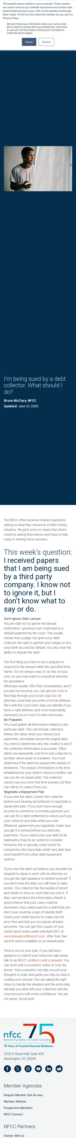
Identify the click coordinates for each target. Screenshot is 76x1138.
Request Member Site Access (23, 1095)
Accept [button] (29, 41)
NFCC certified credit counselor (40, 960)
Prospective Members (18, 1108)
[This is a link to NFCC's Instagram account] (28, 1069)
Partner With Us (14, 1136)
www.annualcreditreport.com (24, 936)
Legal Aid (49, 696)
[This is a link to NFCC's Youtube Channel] (38, 1069)
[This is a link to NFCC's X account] (17, 1069)
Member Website (15, 1101)
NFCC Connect (13, 1114)
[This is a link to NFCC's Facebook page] (7, 1069)
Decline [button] (46, 41)
